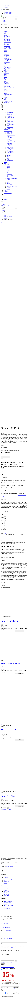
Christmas (6, 129)
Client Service (7, 895)
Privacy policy (7, 906)
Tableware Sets (7, 67)
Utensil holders (10, 148)
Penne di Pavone (7, 94)
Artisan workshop (8, 193)
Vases (5, 32)
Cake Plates (6, 55)
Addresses (6, 890)
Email (2, 957)
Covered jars (7, 39)
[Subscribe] (16, 862)
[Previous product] (1, 222)
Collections (6, 163)
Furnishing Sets (7, 47)
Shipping (6, 904)
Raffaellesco (6, 83)
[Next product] (2, 222)
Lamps (8, 120)
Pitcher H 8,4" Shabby (9, 621)
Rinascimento (7, 86)
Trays (5, 52)
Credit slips (6, 891)
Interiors (5, 110)
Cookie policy (7, 908)
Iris (4, 78)
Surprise (5, 90)
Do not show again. (8, 969)
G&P (5, 533)
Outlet (5, 190)
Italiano (10, 12)
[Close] (2, 107)
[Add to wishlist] (2, 458)
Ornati (5, 97)
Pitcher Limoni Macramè (10, 663)
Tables (5, 162)
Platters (5, 63)
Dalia (5, 79)
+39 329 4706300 (8, 938)
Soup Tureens (7, 40)
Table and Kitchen (8, 131)
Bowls (5, 51)
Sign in (3, 204)
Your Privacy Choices (12, 993)
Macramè (6, 82)
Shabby (5, 89)
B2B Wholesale (7, 5)
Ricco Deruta (7, 85)
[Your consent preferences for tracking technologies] (7, 996)
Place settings (7, 62)
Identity (5, 892)
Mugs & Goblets (7, 69)
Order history (7, 888)
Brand (2, 533)
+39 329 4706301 (8, 930)
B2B (5, 880)
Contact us (6, 881)
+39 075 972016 (4, 923)
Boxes (5, 35)
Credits (11, 947)
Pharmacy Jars (10, 128)
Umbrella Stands (7, 42)
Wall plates (6, 33)
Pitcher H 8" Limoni (9, 796)
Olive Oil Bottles (8, 59)
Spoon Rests (6, 60)
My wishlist (6, 894)
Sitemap (5, 883)
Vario (5, 91)
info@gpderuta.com (5, 927)
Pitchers (5, 50)
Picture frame (7, 46)
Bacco (5, 77)
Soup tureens (7, 56)
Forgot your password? (6, 962)
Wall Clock (6, 44)
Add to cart (6, 457)
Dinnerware (6, 64)
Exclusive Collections (9, 95)
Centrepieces (7, 36)
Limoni (5, 93)
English (10, 13)
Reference (3, 535)
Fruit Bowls (6, 58)
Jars (4, 43)
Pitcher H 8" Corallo (9, 730)
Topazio (5, 75)
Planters (5, 38)
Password (3, 959)
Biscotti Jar (6, 54)
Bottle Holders (7, 70)
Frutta (5, 81)
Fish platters (9, 143)
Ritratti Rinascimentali (9, 87)
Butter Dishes (10, 137)
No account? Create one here (7, 967)
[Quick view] (2, 615)
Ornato (8, 189)
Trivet (5, 66)
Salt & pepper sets (11, 154)
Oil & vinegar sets (11, 141)
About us (6, 7)
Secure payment (7, 902)
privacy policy (9, 866)
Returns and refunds (8, 905)
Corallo (5, 74)
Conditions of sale (8, 901)
